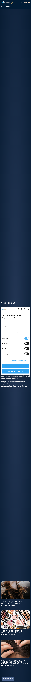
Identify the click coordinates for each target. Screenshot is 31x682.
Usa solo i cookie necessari (15, 371)
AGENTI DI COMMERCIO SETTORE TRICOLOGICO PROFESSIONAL (12, 603)
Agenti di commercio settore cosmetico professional (12, 632)
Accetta (15, 366)
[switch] (26, 343)
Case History (9, 302)
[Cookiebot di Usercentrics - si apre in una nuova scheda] (18, 309)
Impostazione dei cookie (19, 360)
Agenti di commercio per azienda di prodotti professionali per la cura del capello (14, 662)
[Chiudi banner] (28, 309)
